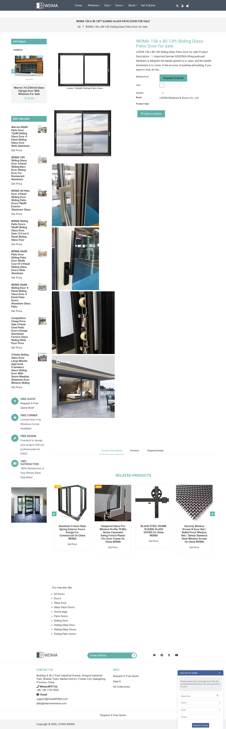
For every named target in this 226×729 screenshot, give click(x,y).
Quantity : (140, 93)
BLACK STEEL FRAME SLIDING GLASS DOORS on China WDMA (153, 531)
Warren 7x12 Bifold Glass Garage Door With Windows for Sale (29, 91)
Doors (57, 598)
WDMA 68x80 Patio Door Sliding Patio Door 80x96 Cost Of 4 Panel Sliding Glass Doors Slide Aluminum (20, 262)
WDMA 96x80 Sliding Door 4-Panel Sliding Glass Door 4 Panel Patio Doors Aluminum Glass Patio (21, 295)
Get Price (16, 150)
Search (117, 681)
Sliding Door (61, 620)
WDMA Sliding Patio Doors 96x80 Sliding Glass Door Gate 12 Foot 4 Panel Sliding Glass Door (20, 230)
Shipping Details (155, 450)
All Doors (59, 594)
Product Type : (143, 104)
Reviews (134, 450)
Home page (60, 611)
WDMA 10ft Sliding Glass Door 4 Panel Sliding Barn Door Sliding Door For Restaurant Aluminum (19, 168)
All (79, 26)
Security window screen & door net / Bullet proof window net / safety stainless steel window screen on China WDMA (194, 534)
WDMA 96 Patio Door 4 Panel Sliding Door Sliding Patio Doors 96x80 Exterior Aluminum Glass (21, 200)
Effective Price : (142, 77)
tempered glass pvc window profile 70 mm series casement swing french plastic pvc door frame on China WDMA (113, 534)
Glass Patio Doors (64, 607)
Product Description (112, 450)
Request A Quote (173, 78)
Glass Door (60, 602)
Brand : (139, 97)
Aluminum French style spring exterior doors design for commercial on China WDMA (72, 532)
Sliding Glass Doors (65, 629)
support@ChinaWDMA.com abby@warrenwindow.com (52, 699)
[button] (200, 673)
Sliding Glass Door (64, 625)
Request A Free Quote (126, 676)
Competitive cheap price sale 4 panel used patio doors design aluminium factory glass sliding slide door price (19, 331)
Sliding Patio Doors (65, 633)
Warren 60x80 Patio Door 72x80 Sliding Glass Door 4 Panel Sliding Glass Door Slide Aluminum (20, 136)
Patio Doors (61, 616)
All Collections (121, 686)
